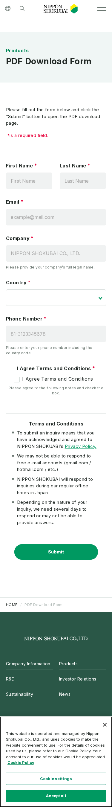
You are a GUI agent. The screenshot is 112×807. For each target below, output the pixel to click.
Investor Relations (77, 678)
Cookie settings (56, 778)
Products (68, 663)
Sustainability (19, 694)
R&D (10, 678)
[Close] (104, 724)
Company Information (28, 663)
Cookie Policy (20, 762)
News (65, 694)
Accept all (56, 795)
